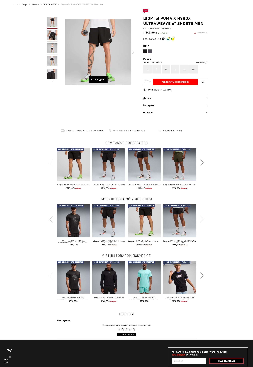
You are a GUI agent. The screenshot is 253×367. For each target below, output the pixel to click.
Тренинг (35, 5)
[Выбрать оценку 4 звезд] (130, 329)
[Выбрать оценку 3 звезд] (126, 329)
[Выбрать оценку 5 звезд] (133, 329)
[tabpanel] (98, 52)
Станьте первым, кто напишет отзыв (157, 28)
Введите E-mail (178, 361)
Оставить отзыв (126, 334)
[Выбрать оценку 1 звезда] (119, 329)
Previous (51, 162)
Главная (14, 5)
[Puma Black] (145, 51)
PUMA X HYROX (49, 5)
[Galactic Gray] (150, 51)
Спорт (24, 5)
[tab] (175, 98)
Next (132, 52)
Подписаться (226, 361)
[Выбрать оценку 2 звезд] (122, 329)
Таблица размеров (152, 62)
